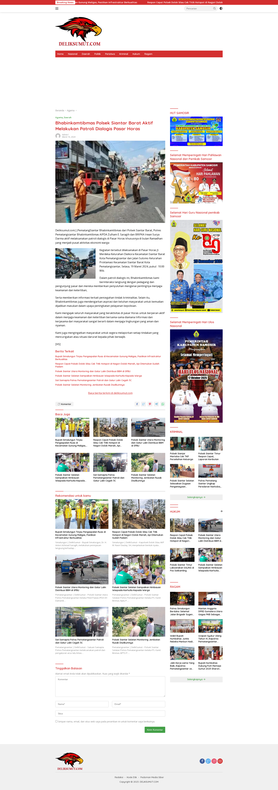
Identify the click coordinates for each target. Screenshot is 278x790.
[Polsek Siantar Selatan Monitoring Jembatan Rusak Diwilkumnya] (148, 462)
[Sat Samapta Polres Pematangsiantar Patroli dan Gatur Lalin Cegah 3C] (110, 462)
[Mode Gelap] (221, 8)
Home (60, 54)
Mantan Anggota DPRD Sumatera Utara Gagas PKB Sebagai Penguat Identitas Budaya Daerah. (210, 611)
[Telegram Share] (156, 404)
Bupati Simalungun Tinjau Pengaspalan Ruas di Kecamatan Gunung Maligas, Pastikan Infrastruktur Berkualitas (108, 358)
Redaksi (119, 777)
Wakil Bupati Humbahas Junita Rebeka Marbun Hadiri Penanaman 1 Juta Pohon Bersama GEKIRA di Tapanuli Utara (182, 638)
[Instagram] (214, 761)
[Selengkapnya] (221, 511)
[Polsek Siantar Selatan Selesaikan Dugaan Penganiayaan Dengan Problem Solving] (182, 471)
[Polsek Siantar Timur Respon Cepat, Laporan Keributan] (210, 443)
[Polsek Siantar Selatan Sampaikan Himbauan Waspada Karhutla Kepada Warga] (72, 462)
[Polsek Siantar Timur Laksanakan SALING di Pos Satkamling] (182, 555)
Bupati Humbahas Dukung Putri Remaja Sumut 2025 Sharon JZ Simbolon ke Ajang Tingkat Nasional (210, 666)
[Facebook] (202, 761)
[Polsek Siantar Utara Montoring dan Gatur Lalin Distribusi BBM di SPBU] (148, 427)
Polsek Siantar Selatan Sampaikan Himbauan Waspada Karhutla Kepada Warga (98, 375)
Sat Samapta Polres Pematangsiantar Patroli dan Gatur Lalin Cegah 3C (93, 380)
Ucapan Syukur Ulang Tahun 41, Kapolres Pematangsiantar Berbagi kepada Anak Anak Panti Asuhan (210, 638)
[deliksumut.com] (79, 31)
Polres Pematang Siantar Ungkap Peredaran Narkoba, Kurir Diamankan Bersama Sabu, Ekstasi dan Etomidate (210, 483)
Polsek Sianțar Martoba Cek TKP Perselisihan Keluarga (181, 456)
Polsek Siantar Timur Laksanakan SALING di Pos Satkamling (182, 567)
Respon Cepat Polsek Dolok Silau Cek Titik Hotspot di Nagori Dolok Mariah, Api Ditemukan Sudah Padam (158, 2)
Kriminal (123, 54)
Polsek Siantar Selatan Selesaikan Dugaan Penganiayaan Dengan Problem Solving (182, 483)
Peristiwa (110, 54)
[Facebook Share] (137, 404)
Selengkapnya (195, 497)
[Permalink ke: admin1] (57, 135)
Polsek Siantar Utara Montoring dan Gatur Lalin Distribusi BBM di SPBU (92, 371)
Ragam (148, 54)
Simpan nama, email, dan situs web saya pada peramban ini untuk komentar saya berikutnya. (106, 721)
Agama (59, 117)
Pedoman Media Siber (152, 777)
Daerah (86, 54)
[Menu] (57, 8)
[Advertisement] (139, 81)
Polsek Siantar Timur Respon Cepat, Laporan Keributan (209, 456)
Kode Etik (132, 777)
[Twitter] (208, 761)
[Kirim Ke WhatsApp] (162, 404)
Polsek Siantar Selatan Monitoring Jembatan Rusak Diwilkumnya (90, 384)
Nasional (72, 54)
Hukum (136, 54)
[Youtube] (220, 761)
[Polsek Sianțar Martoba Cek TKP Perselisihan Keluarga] (182, 443)
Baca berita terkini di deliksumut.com (110, 393)
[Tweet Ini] (143, 404)
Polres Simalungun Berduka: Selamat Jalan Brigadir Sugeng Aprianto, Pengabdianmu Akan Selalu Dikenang (182, 611)
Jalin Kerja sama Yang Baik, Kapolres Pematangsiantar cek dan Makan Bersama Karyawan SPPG (182, 666)
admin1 (65, 134)
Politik (97, 54)
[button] (214, 8)
